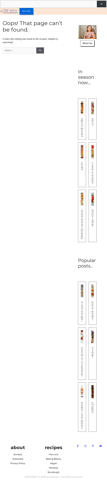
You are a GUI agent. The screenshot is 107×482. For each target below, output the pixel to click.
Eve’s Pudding (82, 166)
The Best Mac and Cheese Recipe (92, 173)
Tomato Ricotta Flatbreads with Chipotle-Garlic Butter (82, 224)
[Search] (101, 4)
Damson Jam (92, 122)
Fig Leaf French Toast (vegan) (92, 218)
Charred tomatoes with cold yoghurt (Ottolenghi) (82, 362)
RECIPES (26, 11)
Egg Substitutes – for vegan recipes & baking (82, 415)
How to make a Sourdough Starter (82, 311)
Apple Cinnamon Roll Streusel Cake (82, 127)
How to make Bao (92, 352)
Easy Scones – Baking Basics (93, 310)
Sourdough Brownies (92, 407)
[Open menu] (1, 11)
